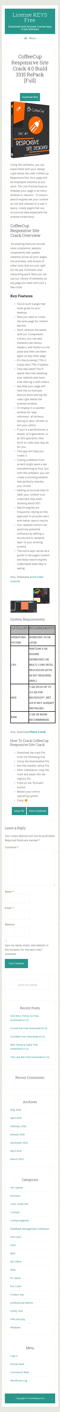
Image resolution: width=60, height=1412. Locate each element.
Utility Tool (16, 1310)
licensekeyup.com (36, 1398)
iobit (13, 1245)
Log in (14, 1355)
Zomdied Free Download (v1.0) (27, 1036)
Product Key (17, 1294)
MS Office (15, 1261)
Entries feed (17, 1364)
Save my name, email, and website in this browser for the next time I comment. (26, 950)
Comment (12, 847)
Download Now (30, 97)
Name (9, 891)
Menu (32, 38)
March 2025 (17, 1159)
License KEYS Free (30, 17)
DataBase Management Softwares (29, 1228)
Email (9, 908)
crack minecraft (19, 1203)
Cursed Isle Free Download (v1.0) (28, 1028)
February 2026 (18, 1126)
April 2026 (16, 1117)
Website (9, 924)
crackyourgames (19, 1220)
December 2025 (19, 1142)
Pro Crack (15, 1286)
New (13, 1269)
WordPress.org (18, 1380)
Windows (15, 1327)
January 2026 (17, 1134)
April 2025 (16, 1150)
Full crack (15, 1236)
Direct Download (37, 811)
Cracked (14, 1212)
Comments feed (19, 1372)
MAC (13, 1253)
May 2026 (15, 1109)
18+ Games (16, 1187)
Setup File (19, 811)
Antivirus (15, 1195)
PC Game (15, 1278)
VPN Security (17, 1319)
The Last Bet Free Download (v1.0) (29, 1057)
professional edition (21, 1302)
